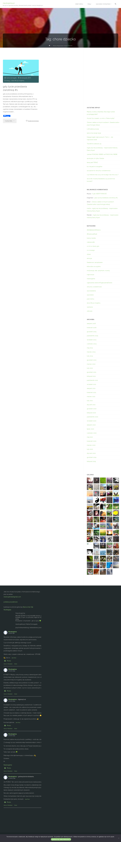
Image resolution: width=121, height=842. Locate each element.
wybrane (90, 307)
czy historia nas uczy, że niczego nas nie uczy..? (103, 174)
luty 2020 (90, 449)
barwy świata (91, 238)
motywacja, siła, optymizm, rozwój (98, 270)
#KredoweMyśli (92, 234)
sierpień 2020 (91, 425)
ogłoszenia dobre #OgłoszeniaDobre (99, 283)
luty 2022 (90, 368)
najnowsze (90, 274)
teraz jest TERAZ (92, 162)
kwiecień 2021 (91, 392)
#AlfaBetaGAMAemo (94, 230)
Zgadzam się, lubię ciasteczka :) (61, 839)
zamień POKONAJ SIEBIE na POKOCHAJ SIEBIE (102, 154)
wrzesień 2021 (91, 384)
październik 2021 (92, 380)
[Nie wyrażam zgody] (119, 838)
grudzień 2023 (91, 360)
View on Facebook (8, 664)
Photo (9, 661)
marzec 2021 (91, 396)
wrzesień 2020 (91, 421)
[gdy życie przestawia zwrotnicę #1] (21, 71)
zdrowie (89, 311)
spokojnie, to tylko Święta (95, 158)
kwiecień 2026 (91, 327)
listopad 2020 (91, 413)
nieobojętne (91, 279)
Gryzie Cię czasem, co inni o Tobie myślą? (100, 118)
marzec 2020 (91, 445)
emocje (89, 258)
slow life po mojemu (17, 80)
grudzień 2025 (91, 331)
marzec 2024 (91, 352)
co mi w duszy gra (93, 246)
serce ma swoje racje (94, 133)
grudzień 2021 (91, 372)
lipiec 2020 (90, 429)
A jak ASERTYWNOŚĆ (99, 194)
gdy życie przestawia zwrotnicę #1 (15, 88)
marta (89, 208)
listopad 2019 (91, 461)
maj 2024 (90, 348)
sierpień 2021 (91, 388)
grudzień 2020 (91, 409)
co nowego (91, 250)
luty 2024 (90, 356)
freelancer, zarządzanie (94, 262)
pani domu (90, 299)
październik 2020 (92, 417)
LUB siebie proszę (93, 129)
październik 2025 (92, 336)
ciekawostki (91, 242)
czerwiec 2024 (92, 344)
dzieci (8, 80)
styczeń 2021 (91, 404)
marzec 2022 (91, 364)
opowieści (90, 295)
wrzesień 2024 (91, 340)
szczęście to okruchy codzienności (99, 170)
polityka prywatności (11, 602)
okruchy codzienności (94, 287)
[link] (115, 4)
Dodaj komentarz (33, 121)
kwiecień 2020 (91, 441)
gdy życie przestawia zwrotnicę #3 (106, 198)
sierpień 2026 (91, 323)
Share (15, 664)
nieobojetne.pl (9, 3)
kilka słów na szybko (94, 266)
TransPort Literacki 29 (94, 144)
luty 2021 (90, 400)
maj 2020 (90, 437)
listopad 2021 (91, 376)
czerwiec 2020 (92, 433)
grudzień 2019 (91, 457)
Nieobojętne (7, 610)
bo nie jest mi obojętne (94, 166)
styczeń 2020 (91, 453)
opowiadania (91, 291)
